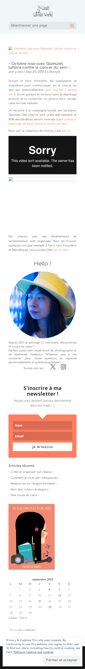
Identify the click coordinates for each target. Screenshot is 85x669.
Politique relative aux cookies (33, 652)
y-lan (18, 71)
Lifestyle (53, 71)
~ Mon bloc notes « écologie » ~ (29, 489)
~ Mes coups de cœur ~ (24, 495)
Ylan (20, 630)
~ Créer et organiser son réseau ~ (31, 471)
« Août (12, 617)
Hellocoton (30, 630)
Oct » (23, 617)
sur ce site (61, 249)
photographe (64, 350)
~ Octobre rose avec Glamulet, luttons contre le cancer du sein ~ (39, 66)
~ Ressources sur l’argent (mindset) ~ (32, 483)
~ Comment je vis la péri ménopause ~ (33, 477)
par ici (66, 130)
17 (39, 601)
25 (50, 607)
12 (59, 595)
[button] (31, 537)
